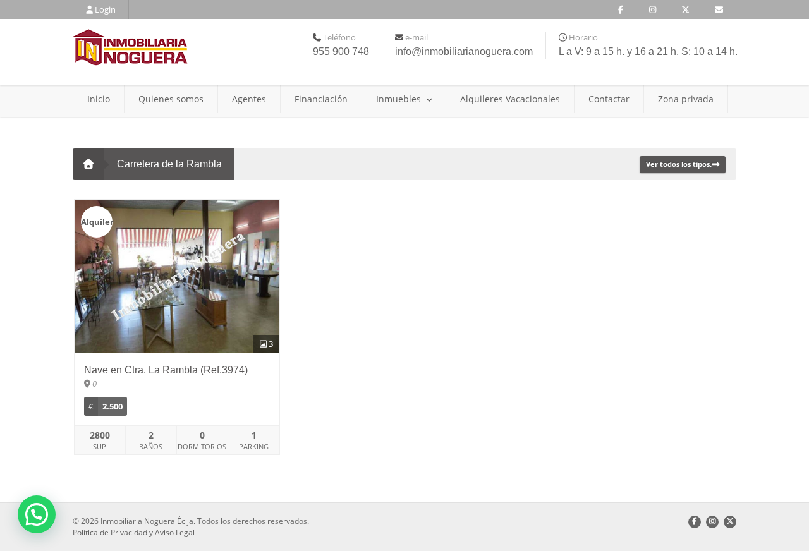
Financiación (321, 99)
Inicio (98, 99)
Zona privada (686, 99)
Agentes (249, 99)
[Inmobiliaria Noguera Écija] (177, 47)
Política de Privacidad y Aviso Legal (134, 532)
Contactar (609, 99)
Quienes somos (171, 99)
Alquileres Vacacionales (510, 99)
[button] (37, 514)
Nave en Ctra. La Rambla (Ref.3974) (166, 370)
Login (104, 9)
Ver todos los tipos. (679, 164)
